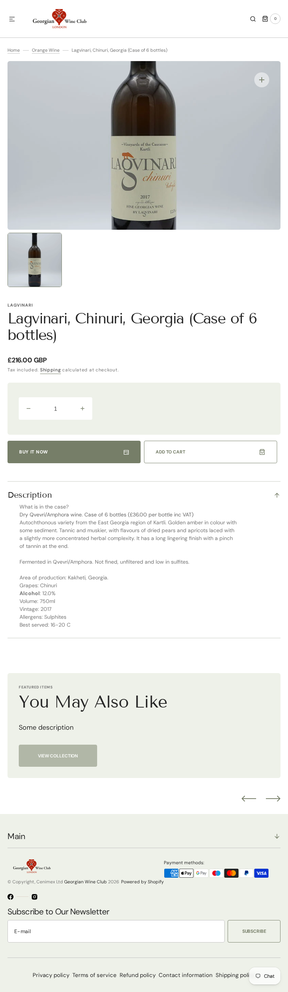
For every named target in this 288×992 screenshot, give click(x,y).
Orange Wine (46, 50)
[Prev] (249, 799)
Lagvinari (20, 305)
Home (14, 50)
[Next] (273, 799)
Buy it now (33, 452)
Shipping (50, 370)
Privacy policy (51, 975)
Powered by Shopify (142, 882)
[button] (12, 19)
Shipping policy (236, 975)
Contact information (186, 975)
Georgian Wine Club (85, 882)
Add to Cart (170, 452)
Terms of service (94, 975)
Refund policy (138, 975)
